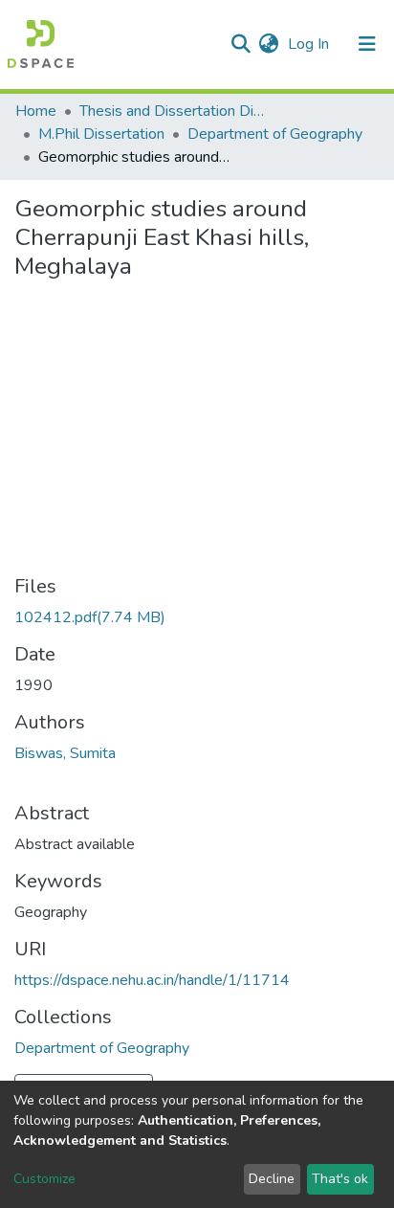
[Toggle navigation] (367, 44)
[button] (268, 44)
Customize (44, 1179)
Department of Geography (274, 134)
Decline (272, 1179)
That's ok (340, 1179)
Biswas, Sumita (65, 753)
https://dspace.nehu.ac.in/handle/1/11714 (152, 980)
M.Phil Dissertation (101, 134)
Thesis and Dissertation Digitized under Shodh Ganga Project (175, 111)
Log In (310, 44)
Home (35, 111)
